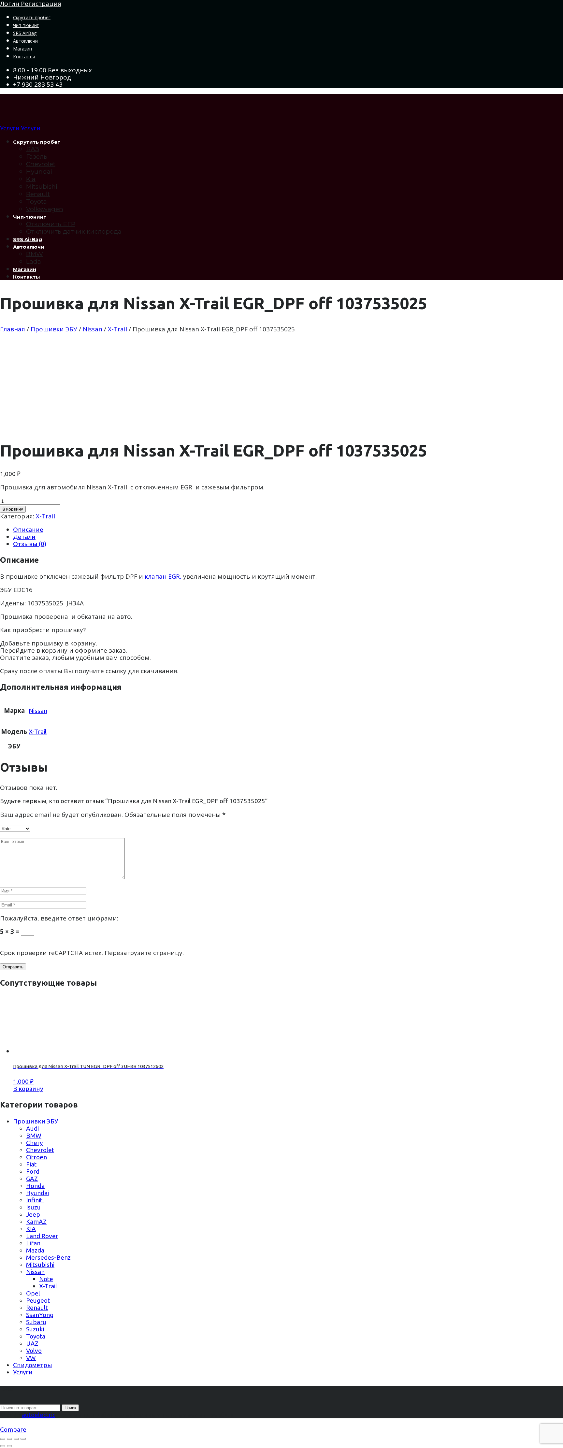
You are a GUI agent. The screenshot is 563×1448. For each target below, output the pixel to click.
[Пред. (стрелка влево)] (2, 1446)
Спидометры (32, 1364)
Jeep (33, 1214)
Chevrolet (40, 164)
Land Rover (42, 1235)
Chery (34, 1142)
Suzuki (35, 1329)
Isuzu (33, 1207)
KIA (31, 1228)
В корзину (13, 509)
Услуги (23, 1372)
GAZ (32, 1178)
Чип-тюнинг (26, 25)
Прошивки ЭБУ (54, 329)
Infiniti (35, 1200)
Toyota (36, 201)
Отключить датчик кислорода (74, 231)
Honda (35, 1185)
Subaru (36, 1321)
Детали (24, 536)
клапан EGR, (163, 576)
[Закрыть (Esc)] (23, 1439)
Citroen (36, 1157)
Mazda (35, 1250)
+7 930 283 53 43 (38, 84)
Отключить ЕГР (50, 224)
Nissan (92, 329)
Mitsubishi (41, 186)
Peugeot (38, 1300)
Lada (33, 261)
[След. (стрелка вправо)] (9, 1446)
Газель (36, 156)
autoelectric (38, 1414)
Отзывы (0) (29, 543)
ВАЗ (32, 149)
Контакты (24, 56)
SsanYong (39, 1314)
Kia (31, 179)
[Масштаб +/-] (2, 1439)
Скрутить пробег (32, 17)
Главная (12, 329)
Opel (33, 1293)
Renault (38, 194)
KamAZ (36, 1221)
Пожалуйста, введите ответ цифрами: (59, 918)
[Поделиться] (16, 1439)
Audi (32, 1128)
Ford (32, 1171)
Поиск (70, 1407)
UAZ (32, 1343)
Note (46, 1278)
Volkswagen (44, 209)
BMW (34, 254)
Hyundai (39, 171)
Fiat (31, 1164)
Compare (13, 1429)
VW (31, 1357)
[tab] (288, 529)
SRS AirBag (24, 33)
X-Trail (117, 329)
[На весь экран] (9, 1439)
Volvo (34, 1350)
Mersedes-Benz (48, 1257)
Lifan (33, 1243)
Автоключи (25, 41)
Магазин (22, 49)
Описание (28, 529)
